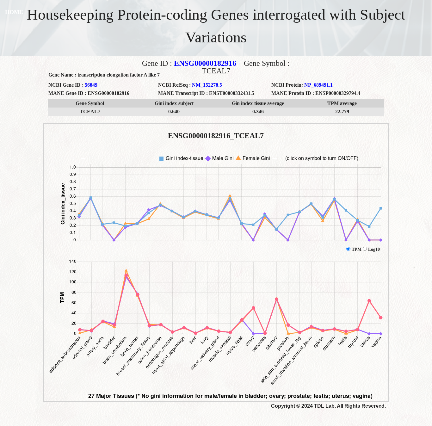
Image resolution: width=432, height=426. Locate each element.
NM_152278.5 (207, 85)
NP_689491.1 (318, 85)
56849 (91, 85)
